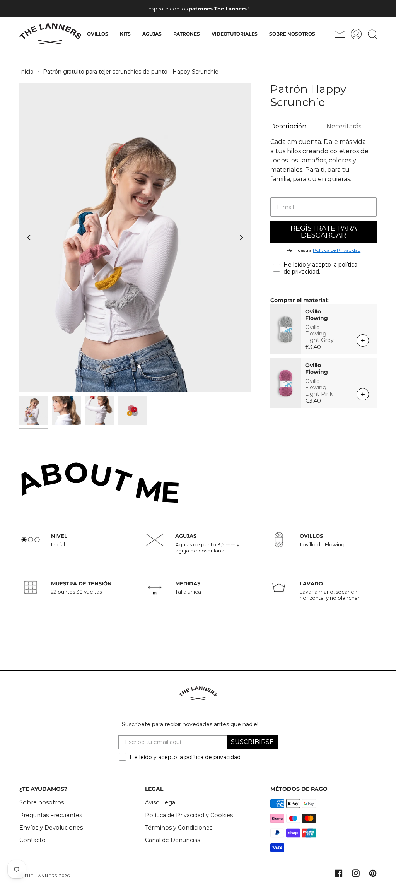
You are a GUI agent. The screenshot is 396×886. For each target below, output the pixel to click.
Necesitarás (343, 126)
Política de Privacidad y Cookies (189, 815)
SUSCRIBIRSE (252, 742)
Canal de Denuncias (172, 839)
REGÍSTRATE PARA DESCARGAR (323, 231)
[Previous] (29, 237)
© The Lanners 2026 (44, 875)
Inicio (26, 71)
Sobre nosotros (41, 802)
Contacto (32, 839)
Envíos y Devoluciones (51, 827)
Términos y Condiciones (178, 827)
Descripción (288, 126)
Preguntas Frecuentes (50, 815)
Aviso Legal (161, 802)
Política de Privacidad (336, 250)
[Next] (241, 237)
